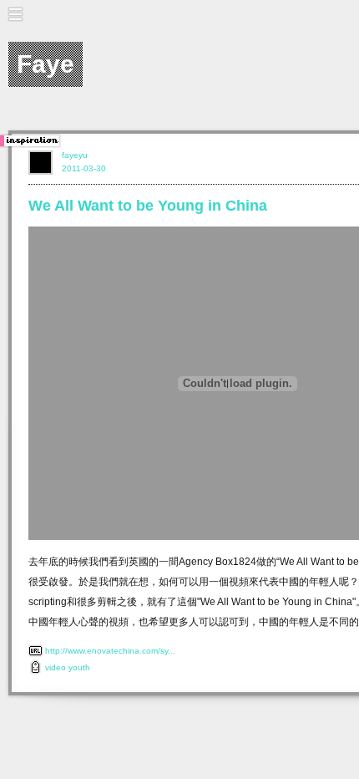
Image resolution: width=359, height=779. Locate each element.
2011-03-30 (84, 168)
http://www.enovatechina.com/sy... (110, 650)
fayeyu (75, 155)
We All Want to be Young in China (147, 205)
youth (79, 667)
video (55, 667)
